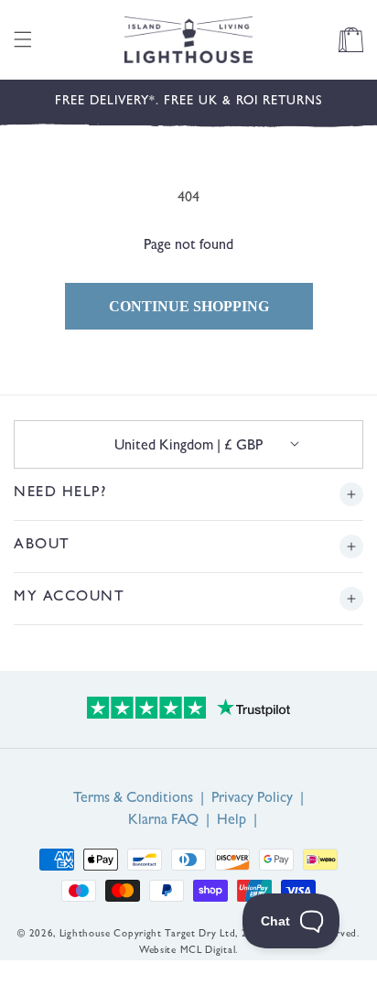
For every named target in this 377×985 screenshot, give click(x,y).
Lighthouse (85, 934)
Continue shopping (189, 306)
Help (231, 821)
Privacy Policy (252, 799)
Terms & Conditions (133, 799)
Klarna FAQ (163, 821)
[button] (23, 39)
